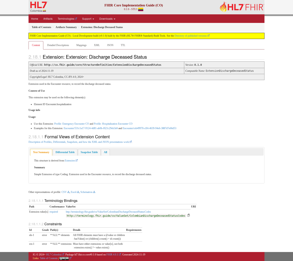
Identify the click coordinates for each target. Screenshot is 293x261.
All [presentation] (105, 152)
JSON (110, 45)
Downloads (106, 18)
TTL (123, 45)
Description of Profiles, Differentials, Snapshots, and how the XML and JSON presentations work (79, 141)
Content (36, 45)
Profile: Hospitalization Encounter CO (113, 123)
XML (97, 45)
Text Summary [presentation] (41, 152)
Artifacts (48, 18)
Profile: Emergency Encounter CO (71, 123)
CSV (64, 192)
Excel (73, 192)
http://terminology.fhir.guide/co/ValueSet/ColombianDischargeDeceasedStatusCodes (108, 211)
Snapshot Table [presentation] (89, 152)
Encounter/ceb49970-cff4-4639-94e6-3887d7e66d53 (149, 128)
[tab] (41, 152)
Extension (70, 160)
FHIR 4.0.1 (112, 254)
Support (87, 18)
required (54, 211)
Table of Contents (49, 258)
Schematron (86, 192)
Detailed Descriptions (58, 45)
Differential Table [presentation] (65, 152)
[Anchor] (150, 56)
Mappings (81, 45)
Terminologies (66, 18)
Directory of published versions (191, 35)
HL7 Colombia (53, 254)
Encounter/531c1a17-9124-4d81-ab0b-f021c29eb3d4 (91, 128)
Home (34, 18)
